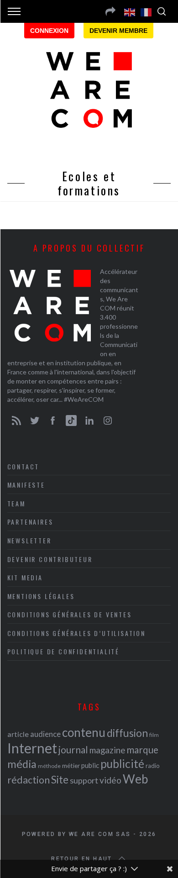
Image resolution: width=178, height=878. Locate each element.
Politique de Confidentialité (63, 651)
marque (142, 749)
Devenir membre (118, 30)
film (154, 734)
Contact (23, 466)
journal (73, 749)
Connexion (49, 30)
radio (153, 765)
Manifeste (26, 484)
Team (16, 503)
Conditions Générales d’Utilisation (76, 633)
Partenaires (30, 521)
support (84, 780)
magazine (107, 750)
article (18, 734)
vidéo (110, 780)
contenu (83, 732)
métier (71, 765)
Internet (32, 748)
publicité (122, 763)
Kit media (25, 577)
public (90, 765)
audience (45, 734)
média (22, 763)
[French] (146, 11)
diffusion (127, 732)
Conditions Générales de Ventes (69, 614)
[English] (130, 11)
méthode (49, 765)
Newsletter (29, 540)
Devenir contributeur (50, 559)
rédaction (28, 780)
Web (135, 779)
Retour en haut (81, 859)
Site (59, 779)
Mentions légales (41, 596)
